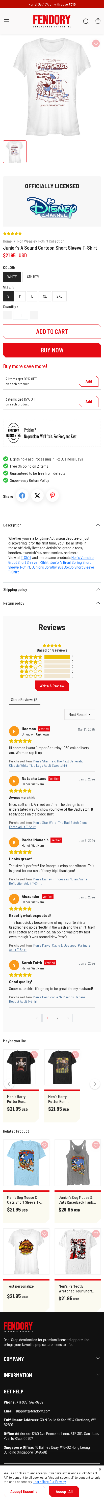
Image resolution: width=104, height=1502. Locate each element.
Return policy (13, 603)
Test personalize (20, 1286)
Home (7, 240)
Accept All (64, 1491)
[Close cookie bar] (100, 1469)
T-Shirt (26, 557)
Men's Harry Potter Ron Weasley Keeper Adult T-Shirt (61, 1099)
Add (89, 381)
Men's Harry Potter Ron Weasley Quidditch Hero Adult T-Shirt (19, 1099)
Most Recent (78, 714)
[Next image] (87, 87)
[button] (6, 22)
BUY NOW (52, 350)
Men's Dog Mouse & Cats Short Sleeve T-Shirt (23, 1199)
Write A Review (52, 685)
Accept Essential (24, 1491)
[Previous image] (16, 87)
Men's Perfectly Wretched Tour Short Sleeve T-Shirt (75, 1288)
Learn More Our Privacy (49, 1481)
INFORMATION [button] (18, 1375)
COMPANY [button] (14, 1359)
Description (12, 524)
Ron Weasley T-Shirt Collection (40, 240)
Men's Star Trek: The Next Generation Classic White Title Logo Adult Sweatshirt (47, 763)
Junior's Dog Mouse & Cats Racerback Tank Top (76, 1199)
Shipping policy (15, 589)
